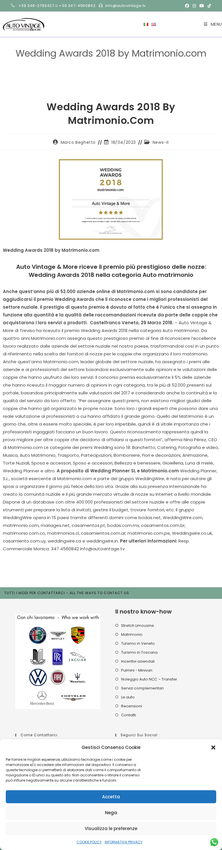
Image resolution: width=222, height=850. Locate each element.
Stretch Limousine (137, 625)
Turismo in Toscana (139, 652)
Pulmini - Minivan (136, 670)
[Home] (56, 62)
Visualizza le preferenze (111, 828)
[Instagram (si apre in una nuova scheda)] (194, 6)
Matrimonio (132, 634)
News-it (161, 142)
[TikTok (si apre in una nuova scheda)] (208, 6)
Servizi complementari (142, 688)
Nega (111, 813)
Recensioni (131, 706)
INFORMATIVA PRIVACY (124, 842)
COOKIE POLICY (89, 842)
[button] (213, 747)
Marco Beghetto (78, 142)
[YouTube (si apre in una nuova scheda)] (202, 6)
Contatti (128, 715)
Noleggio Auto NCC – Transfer (149, 679)
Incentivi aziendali (138, 661)
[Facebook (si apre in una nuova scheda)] (187, 6)
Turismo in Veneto (138, 643)
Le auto (128, 697)
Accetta (111, 797)
